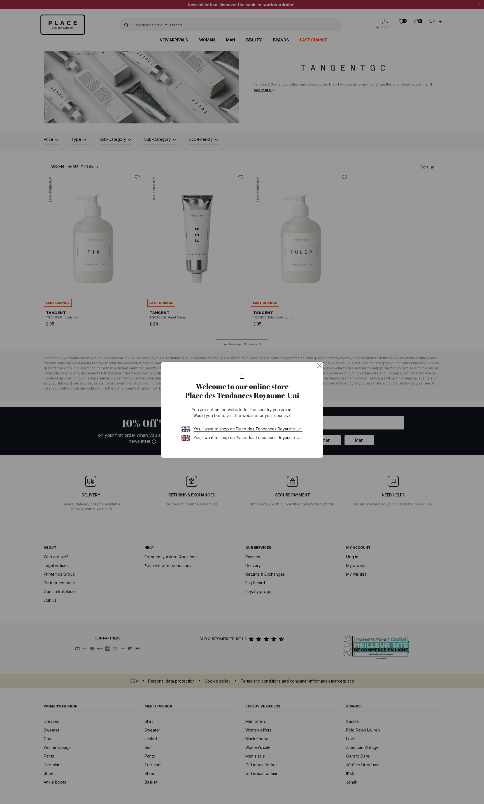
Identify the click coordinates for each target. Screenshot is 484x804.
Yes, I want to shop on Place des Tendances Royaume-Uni (248, 428)
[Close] (319, 365)
